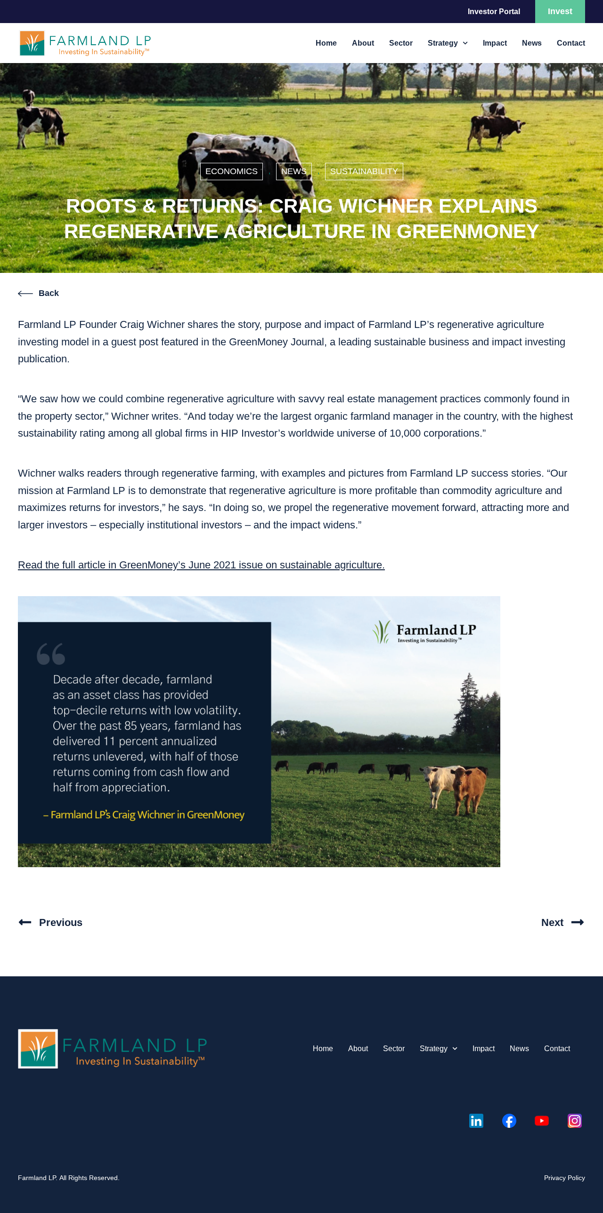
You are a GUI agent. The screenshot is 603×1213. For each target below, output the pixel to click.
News (532, 43)
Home (326, 43)
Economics (231, 171)
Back (49, 293)
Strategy (443, 43)
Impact (495, 43)
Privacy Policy (564, 1177)
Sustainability (364, 171)
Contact (571, 43)
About (363, 43)
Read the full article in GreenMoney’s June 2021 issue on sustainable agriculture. (201, 565)
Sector (401, 43)
